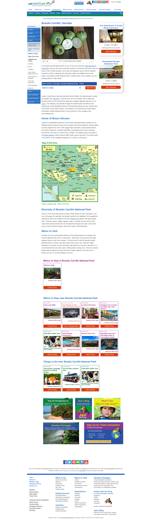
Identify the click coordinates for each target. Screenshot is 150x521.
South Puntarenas (85, 13)
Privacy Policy (34, 504)
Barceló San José (88, 333)
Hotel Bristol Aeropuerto (67, 334)
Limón (58, 13)
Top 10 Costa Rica (61, 480)
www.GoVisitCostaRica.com (67, 517)
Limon (44, 103)
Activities (47, 9)
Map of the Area (33, 56)
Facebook (97, 495)
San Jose (56, 99)
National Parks (60, 485)
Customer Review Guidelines (39, 500)
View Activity (52, 355)
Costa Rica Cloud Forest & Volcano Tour (106, 482)
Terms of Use (33, 502)
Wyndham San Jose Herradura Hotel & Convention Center (108, 335)
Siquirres (31, 88)
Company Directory (35, 506)
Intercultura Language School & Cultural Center (52, 370)
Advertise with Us (35, 484)
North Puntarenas (66, 13)
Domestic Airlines (60, 495)
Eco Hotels (78, 483)
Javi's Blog (117, 9)
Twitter (96, 497)
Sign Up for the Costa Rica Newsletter (98, 441)
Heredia (52, 13)
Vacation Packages (104, 9)
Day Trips (58, 487)
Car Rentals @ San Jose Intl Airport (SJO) (71, 306)
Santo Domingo (32, 85)
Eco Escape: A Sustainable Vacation (105, 487)
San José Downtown (31, 81)
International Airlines (61, 501)
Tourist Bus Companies (62, 497)
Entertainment (59, 509)
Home (30, 9)
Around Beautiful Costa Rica (102, 480)
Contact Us (33, 486)
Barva (30, 66)
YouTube (96, 501)
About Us (32, 480)
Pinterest (96, 499)
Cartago (37, 13)
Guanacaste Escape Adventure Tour (111, 62)
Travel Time (33, 496)
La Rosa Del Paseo (89, 305)
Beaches (58, 482)
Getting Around (79, 9)
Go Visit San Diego (46, 468)
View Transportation (71, 326)
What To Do (38, 9)
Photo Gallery (33, 492)
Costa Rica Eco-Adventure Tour (103, 485)
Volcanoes (58, 483)
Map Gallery (33, 494)
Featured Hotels (91, 9)
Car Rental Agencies (61, 499)
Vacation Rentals (80, 482)
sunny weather (110, 468)
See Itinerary (111, 51)
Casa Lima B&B (49, 305)
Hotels (77, 480)
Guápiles (30, 69)
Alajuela (31, 13)
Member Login (34, 482)
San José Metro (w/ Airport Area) (34, 44)
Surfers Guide (59, 489)
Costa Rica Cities (35, 508)
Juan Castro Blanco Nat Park (33, 73)
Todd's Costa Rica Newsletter (103, 506)
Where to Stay (67, 9)
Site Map (32, 510)
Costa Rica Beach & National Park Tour (106, 483)
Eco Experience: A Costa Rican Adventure (111, 26)
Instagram (97, 503)
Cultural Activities (60, 511)
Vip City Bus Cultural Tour (70, 369)
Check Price (90, 88)
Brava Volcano (49, 135)
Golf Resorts (78, 487)
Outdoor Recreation (61, 507)
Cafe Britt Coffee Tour (52, 333)
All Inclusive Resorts (81, 485)
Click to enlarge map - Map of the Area (55, 204)
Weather (32, 490)
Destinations (56, 9)
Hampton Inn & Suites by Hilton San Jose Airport (109, 307)
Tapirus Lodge (48, 88)
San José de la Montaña (32, 77)
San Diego (84, 468)
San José (76, 13)
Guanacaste (44, 13)
